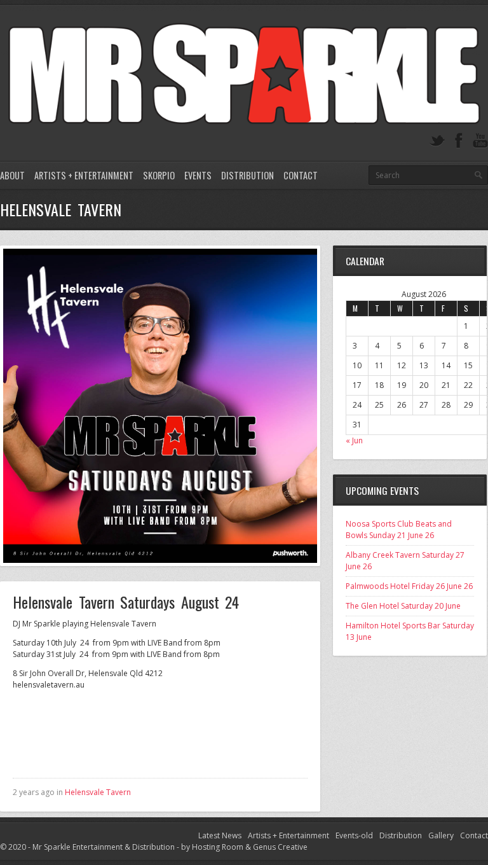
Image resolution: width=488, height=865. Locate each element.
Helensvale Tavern (98, 792)
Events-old (354, 835)
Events (198, 175)
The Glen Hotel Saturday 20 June (403, 605)
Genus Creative (280, 846)
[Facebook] (458, 141)
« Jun (354, 440)
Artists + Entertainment (83, 175)
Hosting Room (217, 846)
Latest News (219, 835)
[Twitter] (437, 141)
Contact (300, 175)
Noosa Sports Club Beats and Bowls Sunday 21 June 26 (399, 529)
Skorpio (159, 175)
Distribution (247, 175)
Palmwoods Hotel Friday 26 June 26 (409, 586)
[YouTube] (480, 141)
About (12, 175)
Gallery (441, 835)
